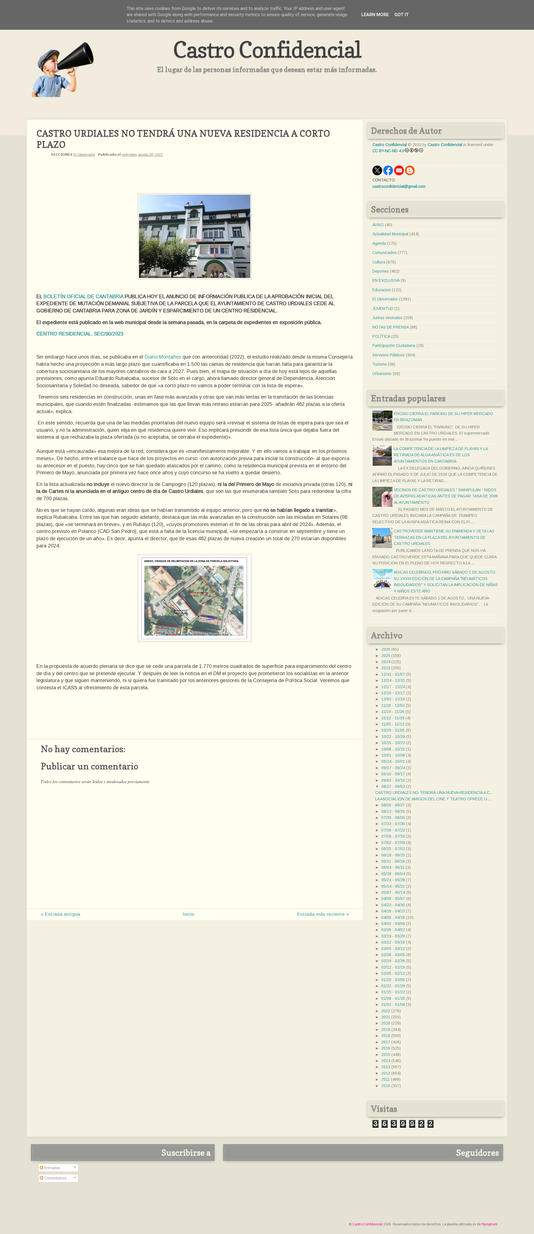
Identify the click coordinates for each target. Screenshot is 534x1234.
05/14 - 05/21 (393, 886)
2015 (385, 1054)
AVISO (378, 225)
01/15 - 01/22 (393, 992)
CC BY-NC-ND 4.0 (388, 151)
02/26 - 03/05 (393, 954)
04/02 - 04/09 (393, 923)
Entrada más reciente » (323, 914)
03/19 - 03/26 (393, 936)
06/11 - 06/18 (393, 861)
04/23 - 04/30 (393, 905)
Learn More (375, 14)
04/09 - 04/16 (393, 917)
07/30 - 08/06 (393, 817)
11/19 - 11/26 (392, 711)
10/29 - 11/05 (393, 730)
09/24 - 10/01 (393, 761)
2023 (385, 668)
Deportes (380, 271)
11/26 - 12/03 (393, 705)
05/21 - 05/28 (393, 880)
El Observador (84, 155)
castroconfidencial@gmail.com (399, 186)
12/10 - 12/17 (393, 693)
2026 (385, 649)
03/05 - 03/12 (393, 948)
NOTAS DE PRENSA (390, 327)
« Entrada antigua (60, 914)
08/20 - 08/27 (393, 805)
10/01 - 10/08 (393, 755)
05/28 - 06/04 (393, 874)
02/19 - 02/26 (393, 961)
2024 (385, 662)
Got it (401, 14)
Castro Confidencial (267, 49)
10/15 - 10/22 (393, 743)
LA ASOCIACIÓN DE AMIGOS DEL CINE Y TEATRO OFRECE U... (432, 799)
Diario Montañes (163, 357)
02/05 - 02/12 (393, 973)
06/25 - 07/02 (393, 848)
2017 (385, 1042)
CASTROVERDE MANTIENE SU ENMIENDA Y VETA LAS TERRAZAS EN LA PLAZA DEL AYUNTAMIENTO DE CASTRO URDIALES (444, 537)
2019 (385, 1029)
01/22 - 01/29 (393, 986)
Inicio (188, 914)
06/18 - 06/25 (393, 855)
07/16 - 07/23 (393, 830)
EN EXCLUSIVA (386, 280)
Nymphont (489, 1224)
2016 (385, 1048)
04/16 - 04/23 (393, 911)
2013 (385, 1067)
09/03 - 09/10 (393, 780)
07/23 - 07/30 (393, 823)
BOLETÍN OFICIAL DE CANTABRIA (84, 296)
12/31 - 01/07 (393, 674)
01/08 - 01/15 (393, 998)
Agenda (379, 243)
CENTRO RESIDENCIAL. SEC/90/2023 (79, 334)
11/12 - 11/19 (392, 718)
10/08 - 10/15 (393, 749)
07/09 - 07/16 (393, 836)
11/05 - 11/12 (392, 724)
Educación (381, 290)
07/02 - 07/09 (393, 842)
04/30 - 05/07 (393, 898)
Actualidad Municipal (390, 234)
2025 (385, 655)
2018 (385, 1035)
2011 (385, 1079)
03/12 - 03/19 (393, 942)
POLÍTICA (381, 336)
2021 (385, 1017)
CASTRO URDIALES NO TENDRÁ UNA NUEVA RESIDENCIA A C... (434, 792)
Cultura (378, 262)
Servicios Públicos (388, 355)
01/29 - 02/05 (393, 980)
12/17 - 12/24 (393, 687)
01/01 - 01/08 (393, 1004)
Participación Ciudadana (393, 345)
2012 (385, 1073)
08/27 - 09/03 (393, 786)
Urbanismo (382, 373)
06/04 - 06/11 (393, 867)
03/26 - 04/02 (393, 929)
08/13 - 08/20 (393, 811)
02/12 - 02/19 (393, 967)
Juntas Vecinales (387, 317)
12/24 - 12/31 (393, 680)
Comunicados (384, 252)
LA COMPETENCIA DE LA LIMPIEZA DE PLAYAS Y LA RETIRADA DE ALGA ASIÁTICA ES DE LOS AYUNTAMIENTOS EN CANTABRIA (441, 454)
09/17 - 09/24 (393, 768)
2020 (385, 1023)
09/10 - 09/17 (393, 774)
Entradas (51, 1168)
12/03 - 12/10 (393, 699)
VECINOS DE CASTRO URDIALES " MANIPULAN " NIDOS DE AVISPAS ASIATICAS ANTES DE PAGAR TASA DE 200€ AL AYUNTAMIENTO (446, 496)
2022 (385, 1011)
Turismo (379, 364)
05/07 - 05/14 (393, 892)
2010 (385, 1086)
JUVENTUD (382, 308)
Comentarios (55, 1178)
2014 (385, 1060)
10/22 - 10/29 (393, 736)
